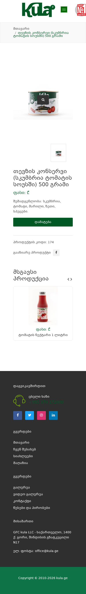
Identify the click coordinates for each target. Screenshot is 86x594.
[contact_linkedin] (53, 415)
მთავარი (21, 28)
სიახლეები (23, 456)
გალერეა (21, 487)
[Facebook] (17, 415)
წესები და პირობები (31, 508)
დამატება (43, 222)
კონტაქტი (22, 501)
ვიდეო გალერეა (28, 494)
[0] (56, 10)
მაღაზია (20, 19)
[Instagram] (41, 415)
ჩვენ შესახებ (24, 449)
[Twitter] (29, 415)
